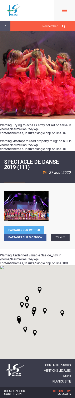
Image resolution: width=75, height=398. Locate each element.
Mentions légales (57, 370)
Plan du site (61, 381)
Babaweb (64, 394)
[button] (45, 311)
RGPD (67, 376)
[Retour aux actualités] (5, 26)
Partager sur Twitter (24, 230)
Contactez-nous (58, 365)
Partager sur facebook (25, 237)
